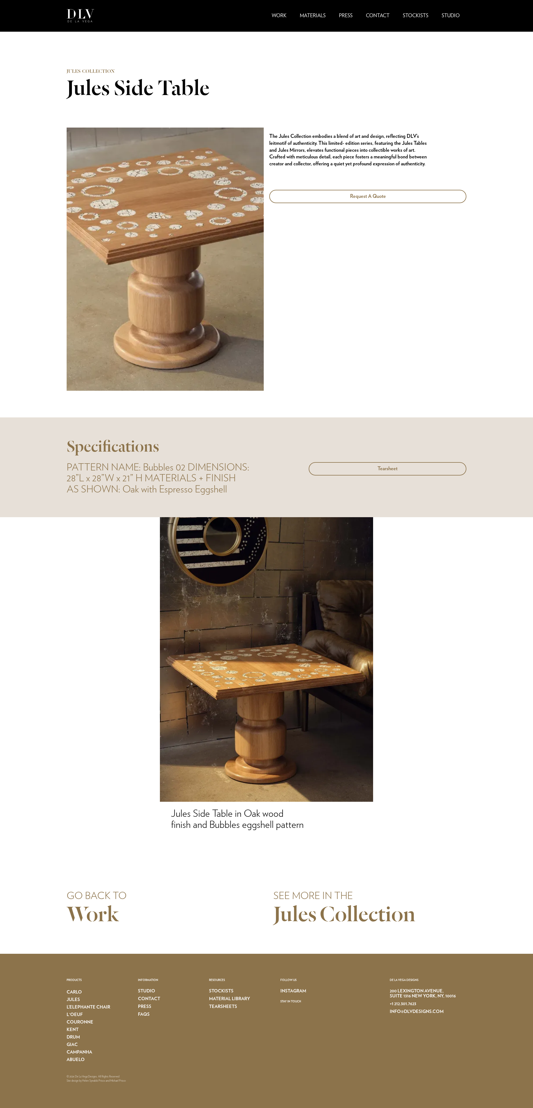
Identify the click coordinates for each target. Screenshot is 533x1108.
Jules (294, 915)
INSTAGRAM (293, 991)
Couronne (80, 1022)
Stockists (415, 15)
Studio (451, 15)
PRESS (144, 1006)
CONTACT (149, 999)
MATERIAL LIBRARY (229, 999)
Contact (377, 15)
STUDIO (146, 991)
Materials (313, 15)
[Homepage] (101, 16)
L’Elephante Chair (88, 1007)
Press (346, 15)
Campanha (79, 1052)
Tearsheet (388, 468)
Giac (72, 1044)
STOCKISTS (221, 991)
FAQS (144, 1014)
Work (279, 15)
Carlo (74, 992)
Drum (73, 1037)
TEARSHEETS (223, 1006)
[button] (279, 16)
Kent (73, 1029)
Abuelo (76, 1059)
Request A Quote (368, 196)
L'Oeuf (75, 1014)
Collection (368, 915)
